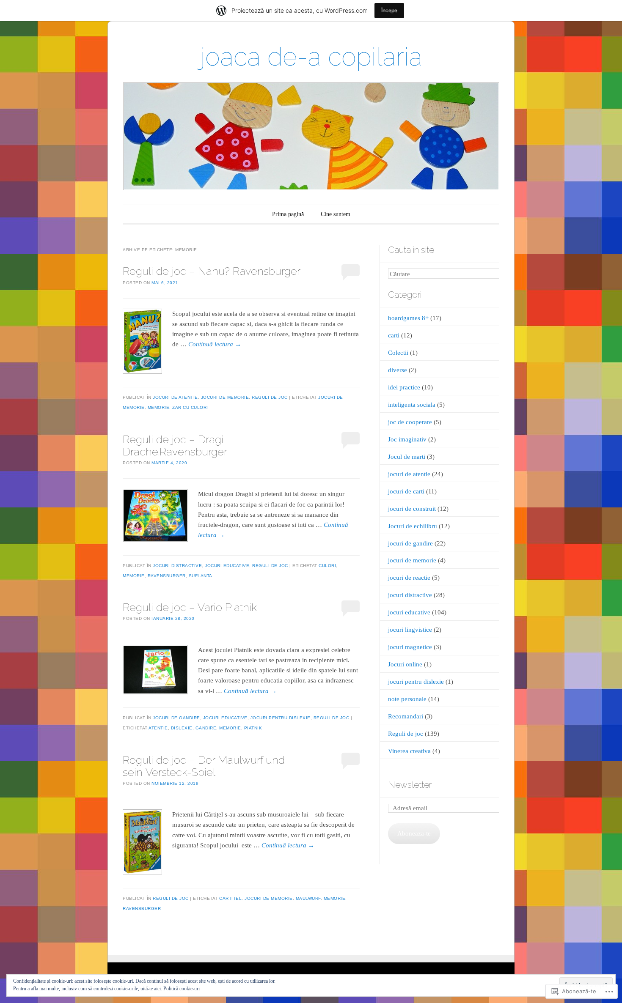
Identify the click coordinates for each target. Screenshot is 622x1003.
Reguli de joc (270, 397)
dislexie (182, 728)
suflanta (200, 575)
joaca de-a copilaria (311, 56)
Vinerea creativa (409, 751)
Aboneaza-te (414, 833)
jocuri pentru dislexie (280, 717)
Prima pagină (288, 214)
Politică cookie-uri (181, 989)
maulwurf (308, 898)
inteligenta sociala (411, 404)
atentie (158, 728)
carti (393, 335)
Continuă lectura (214, 344)
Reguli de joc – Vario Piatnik (190, 607)
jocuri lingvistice (410, 629)
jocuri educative (227, 565)
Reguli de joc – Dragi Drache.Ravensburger (175, 445)
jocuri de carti (406, 491)
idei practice (404, 387)
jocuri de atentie (175, 397)
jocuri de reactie (409, 577)
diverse (397, 370)
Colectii (398, 352)
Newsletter (410, 784)
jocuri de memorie (225, 397)
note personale (407, 699)
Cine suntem (335, 214)
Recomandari (405, 716)
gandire (206, 728)
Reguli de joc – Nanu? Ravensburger (211, 271)
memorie (159, 407)
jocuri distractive (177, 565)
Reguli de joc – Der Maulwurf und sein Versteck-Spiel (204, 766)
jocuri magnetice (410, 647)
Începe (389, 10)
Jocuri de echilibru (412, 526)
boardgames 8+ (408, 318)
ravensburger (167, 575)
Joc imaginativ (407, 439)
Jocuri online (405, 664)
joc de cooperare (410, 422)
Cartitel (230, 898)
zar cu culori (190, 407)
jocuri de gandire (176, 717)
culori (327, 565)
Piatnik (253, 728)
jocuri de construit (412, 508)
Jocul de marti (406, 456)
